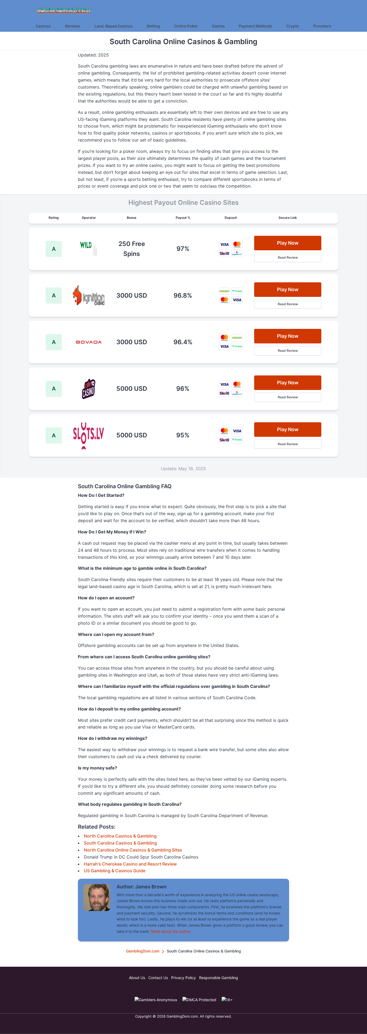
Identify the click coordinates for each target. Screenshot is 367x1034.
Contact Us (158, 977)
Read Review (288, 257)
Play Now (287, 243)
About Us (137, 977)
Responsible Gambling (218, 977)
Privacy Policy (183, 977)
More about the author (170, 931)
